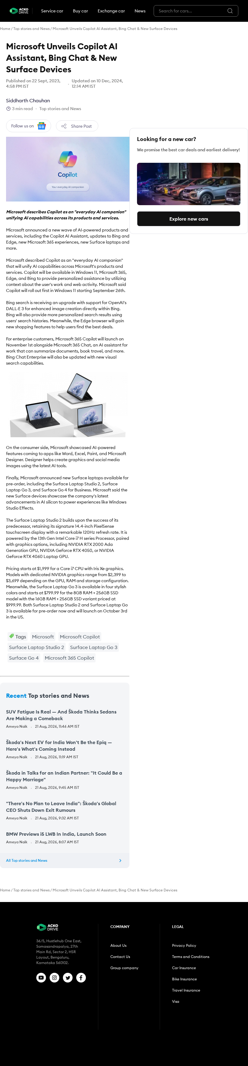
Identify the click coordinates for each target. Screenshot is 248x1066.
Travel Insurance (186, 990)
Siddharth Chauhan (28, 100)
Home (5, 28)
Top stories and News (31, 28)
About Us (118, 945)
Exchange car (111, 11)
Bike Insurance (184, 979)
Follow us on (22, 126)
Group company (124, 968)
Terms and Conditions (190, 956)
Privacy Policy (184, 945)
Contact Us (120, 956)
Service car (52, 11)
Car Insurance (184, 968)
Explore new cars (188, 219)
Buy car (80, 11)
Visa (175, 1001)
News (140, 11)
